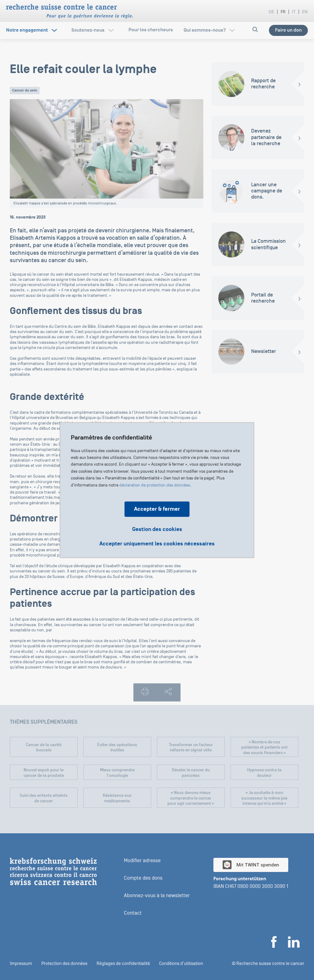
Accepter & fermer (157, 508)
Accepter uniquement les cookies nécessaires (157, 543)
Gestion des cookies (157, 529)
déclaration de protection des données (154, 485)
